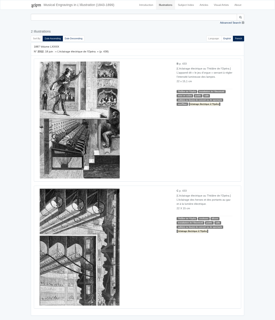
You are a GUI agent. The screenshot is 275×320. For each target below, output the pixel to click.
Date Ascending (53, 38)
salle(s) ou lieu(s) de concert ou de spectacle (200, 100)
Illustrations (165, 4)
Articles (204, 4)
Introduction (146, 4)
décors (215, 218)
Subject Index (186, 4)
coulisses (203, 218)
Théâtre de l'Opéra (187, 91)
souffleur (182, 104)
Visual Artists (221, 4)
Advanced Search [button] (230, 22)
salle (206, 96)
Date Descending (73, 38)
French (238, 38)
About (237, 4)
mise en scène (185, 96)
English (227, 38)
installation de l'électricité (211, 91)
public (198, 96)
